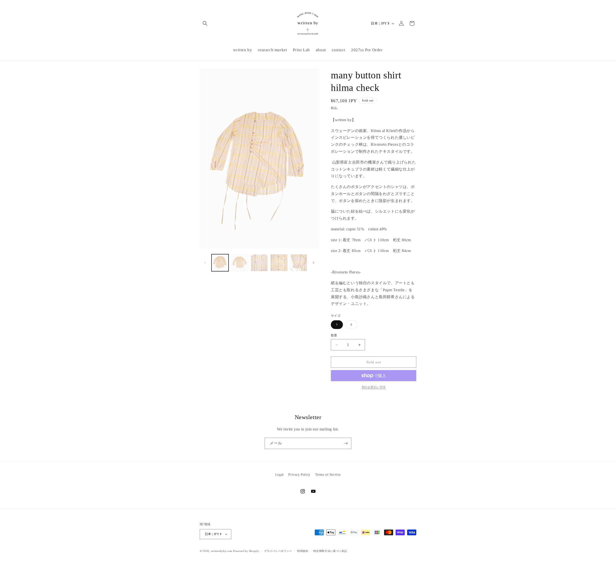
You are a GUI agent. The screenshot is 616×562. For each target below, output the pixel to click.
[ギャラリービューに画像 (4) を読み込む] (278, 262)
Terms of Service (328, 474)
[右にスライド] (313, 262)
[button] (205, 23)
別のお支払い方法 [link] (374, 387)
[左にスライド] (205, 262)
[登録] (345, 443)
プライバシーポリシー (278, 550)
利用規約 (302, 550)
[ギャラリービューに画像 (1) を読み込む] (220, 262)
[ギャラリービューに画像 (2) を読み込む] (239, 262)
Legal (279, 474)
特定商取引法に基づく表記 (330, 550)
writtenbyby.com (221, 550)
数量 (334, 335)
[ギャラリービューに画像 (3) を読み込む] (259, 262)
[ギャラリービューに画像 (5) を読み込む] (298, 262)
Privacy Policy (299, 474)
